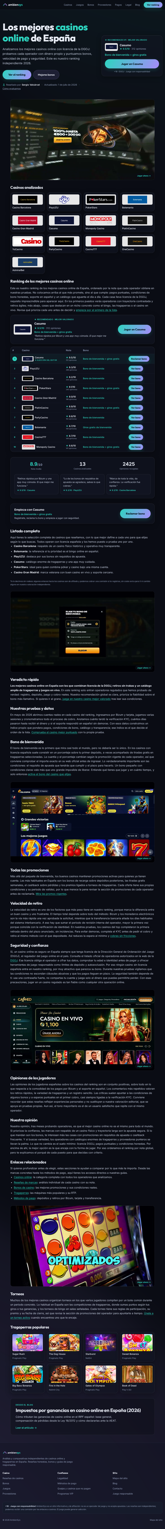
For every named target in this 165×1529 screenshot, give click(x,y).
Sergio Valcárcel (31, 84)
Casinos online (23, 1177)
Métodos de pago (24, 1198)
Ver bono (136, 368)
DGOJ (13, 960)
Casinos (68, 4)
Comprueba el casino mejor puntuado (54, 732)
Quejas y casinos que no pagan (74, 1488)
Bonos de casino (24, 1187)
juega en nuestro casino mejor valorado (87, 698)
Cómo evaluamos (12, 88)
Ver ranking (153, 4)
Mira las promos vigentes (51, 893)
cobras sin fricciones (123, 935)
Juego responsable (123, 1493)
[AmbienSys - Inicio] (14, 4)
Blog (137, 4)
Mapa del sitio (120, 1478)
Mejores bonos (46, 74)
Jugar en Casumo (132, 64)
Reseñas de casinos (13, 1478)
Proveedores (104, 4)
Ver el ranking (16, 74)
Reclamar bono (139, 358)
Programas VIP (65, 1493)
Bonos (90, 4)
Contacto (117, 1488)
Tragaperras (21, 1192)
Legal (128, 4)
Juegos (80, 4)
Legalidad (63, 1478)
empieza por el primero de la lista (96, 310)
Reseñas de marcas (25, 1182)
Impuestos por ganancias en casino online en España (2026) (78, 1410)
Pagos (118, 4)
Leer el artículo (26, 1427)
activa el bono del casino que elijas (49, 774)
